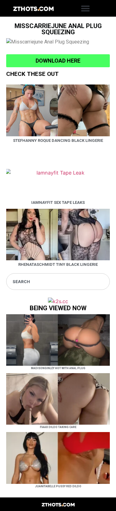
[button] (85, 8)
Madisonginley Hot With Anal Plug (58, 368)
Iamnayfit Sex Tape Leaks (58, 202)
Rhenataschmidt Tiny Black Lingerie (58, 264)
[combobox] (58, 281)
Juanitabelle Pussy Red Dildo (58, 486)
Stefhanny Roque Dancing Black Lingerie (58, 140)
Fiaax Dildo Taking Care (58, 427)
